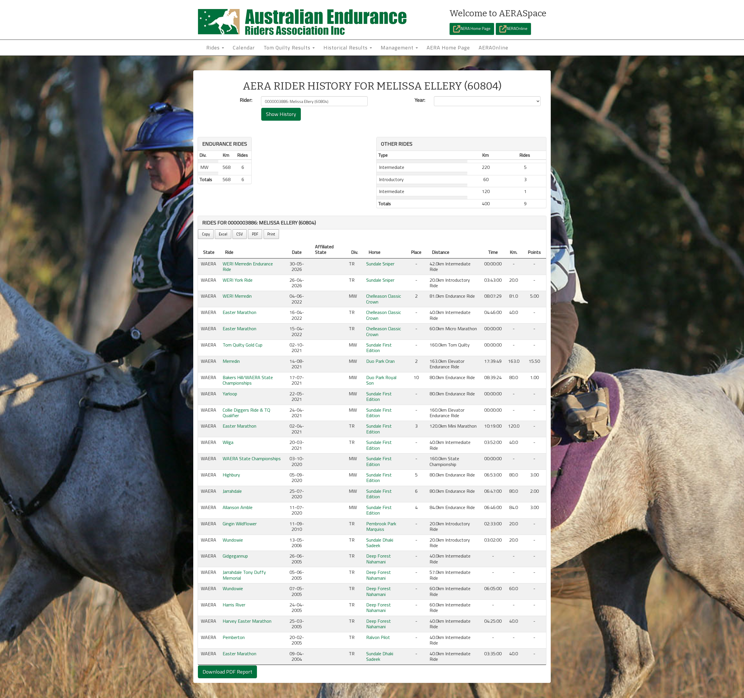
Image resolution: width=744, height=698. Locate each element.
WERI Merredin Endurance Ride (248, 266)
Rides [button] (213, 47)
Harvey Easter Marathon (247, 620)
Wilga (228, 442)
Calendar (244, 47)
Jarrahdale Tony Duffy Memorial (244, 575)
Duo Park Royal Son (381, 380)
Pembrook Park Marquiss (381, 526)
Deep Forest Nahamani (378, 558)
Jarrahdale (232, 491)
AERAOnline (517, 28)
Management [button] (398, 47)
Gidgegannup (235, 555)
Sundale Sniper (380, 263)
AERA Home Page (475, 28)
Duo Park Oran (380, 361)
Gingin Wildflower (240, 523)
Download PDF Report (227, 672)
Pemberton (234, 637)
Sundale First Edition (379, 347)
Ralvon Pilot (378, 637)
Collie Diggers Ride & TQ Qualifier (246, 412)
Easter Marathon (239, 312)
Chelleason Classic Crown (383, 298)
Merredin (231, 361)
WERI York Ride (238, 279)
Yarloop (230, 393)
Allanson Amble (238, 507)
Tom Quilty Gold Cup (242, 344)
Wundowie (233, 539)
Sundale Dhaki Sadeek (379, 542)
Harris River (234, 604)
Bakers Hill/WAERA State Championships (248, 380)
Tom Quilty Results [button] (288, 47)
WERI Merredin (237, 295)
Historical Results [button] (346, 47)
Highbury (231, 474)
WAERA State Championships (252, 458)
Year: (420, 100)
